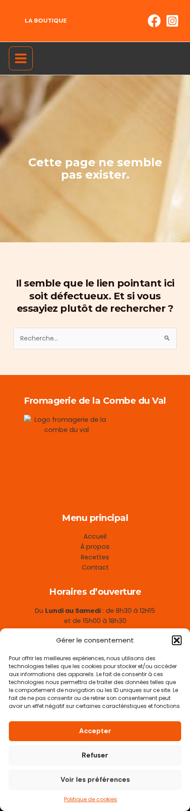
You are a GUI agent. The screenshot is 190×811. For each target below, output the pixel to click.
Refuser (95, 755)
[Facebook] (154, 21)
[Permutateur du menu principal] (21, 58)
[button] (176, 640)
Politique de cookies (90, 799)
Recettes (95, 557)
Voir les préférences (95, 779)
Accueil (95, 536)
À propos (95, 546)
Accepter (95, 731)
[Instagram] (172, 21)
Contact (95, 567)
